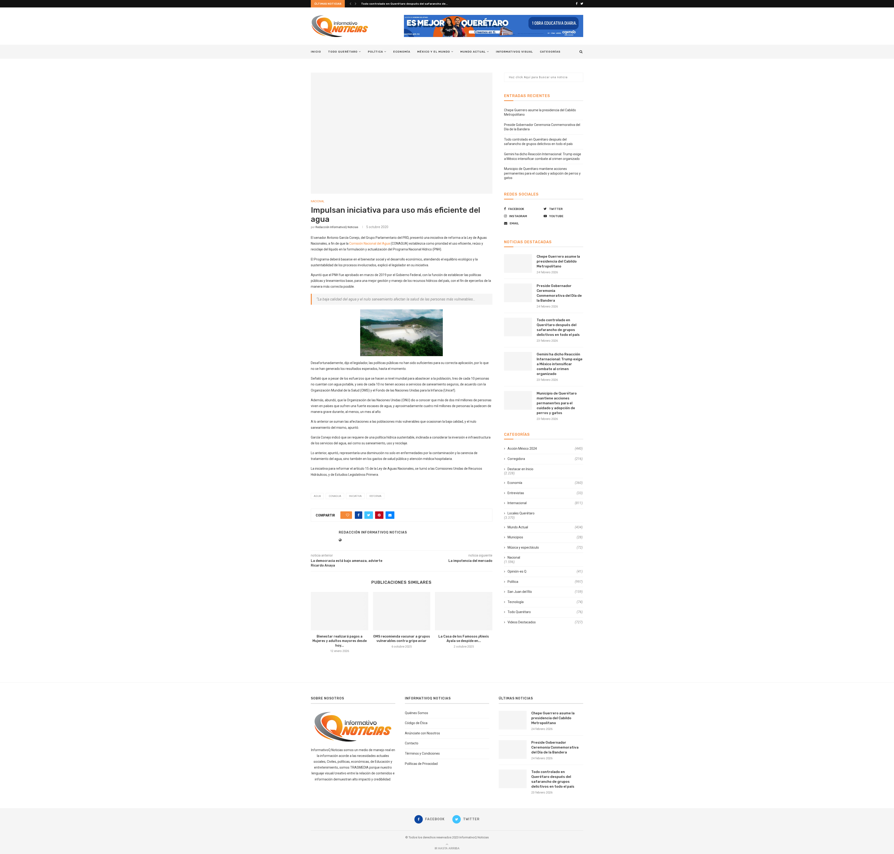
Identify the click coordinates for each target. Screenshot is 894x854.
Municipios (545, 537)
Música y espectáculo (545, 547)
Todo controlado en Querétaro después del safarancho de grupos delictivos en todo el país (558, 327)
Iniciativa (355, 496)
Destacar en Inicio (520, 469)
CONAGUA (335, 496)
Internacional (545, 503)
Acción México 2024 (545, 448)
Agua (317, 496)
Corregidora (545, 459)
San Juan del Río (545, 592)
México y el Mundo (433, 51)
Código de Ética (416, 723)
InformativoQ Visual (514, 51)
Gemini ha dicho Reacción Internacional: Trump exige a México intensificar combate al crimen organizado (559, 364)
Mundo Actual (473, 51)
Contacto (411, 743)
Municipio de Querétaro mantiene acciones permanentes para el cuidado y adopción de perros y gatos (542, 173)
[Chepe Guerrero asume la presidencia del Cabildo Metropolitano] (518, 263)
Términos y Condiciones (422, 753)
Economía (401, 51)
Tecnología (545, 602)
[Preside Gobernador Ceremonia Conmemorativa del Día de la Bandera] (518, 293)
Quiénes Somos (416, 713)
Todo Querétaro (343, 51)
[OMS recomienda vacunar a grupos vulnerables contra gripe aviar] (401, 611)
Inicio (316, 51)
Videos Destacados (545, 622)
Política (375, 51)
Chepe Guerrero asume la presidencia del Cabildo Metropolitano (558, 261)
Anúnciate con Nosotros (422, 733)
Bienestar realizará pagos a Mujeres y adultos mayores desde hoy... (339, 641)
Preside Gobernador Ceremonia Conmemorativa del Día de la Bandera (559, 293)
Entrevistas (545, 493)
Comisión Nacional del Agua (369, 243)
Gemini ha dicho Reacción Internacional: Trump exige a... (401, 3)
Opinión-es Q (545, 571)
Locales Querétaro (521, 513)
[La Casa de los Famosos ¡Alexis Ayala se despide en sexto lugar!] (463, 611)
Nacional (317, 201)
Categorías (550, 51)
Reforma (375, 496)
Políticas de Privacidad (421, 764)
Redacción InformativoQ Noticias (336, 227)
